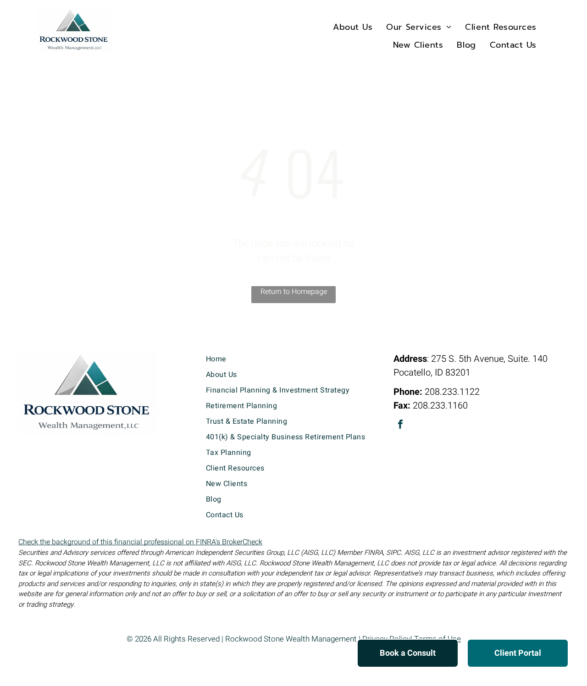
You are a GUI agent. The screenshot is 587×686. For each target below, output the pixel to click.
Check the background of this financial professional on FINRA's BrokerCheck (140, 542)
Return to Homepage (293, 291)
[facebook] (400, 425)
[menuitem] (352, 27)
